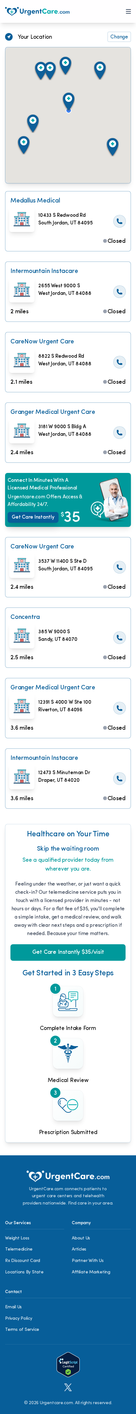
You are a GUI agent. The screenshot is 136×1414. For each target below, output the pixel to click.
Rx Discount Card (22, 1260)
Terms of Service (22, 1329)
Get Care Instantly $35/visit (68, 952)
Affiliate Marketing (91, 1272)
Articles (79, 1249)
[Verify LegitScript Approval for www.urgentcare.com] (68, 1364)
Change (119, 37)
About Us (81, 1238)
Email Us (13, 1307)
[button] (68, 102)
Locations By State (24, 1272)
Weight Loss (17, 1238)
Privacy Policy (18, 1318)
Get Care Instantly (35, 517)
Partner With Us (87, 1260)
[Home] (37, 11)
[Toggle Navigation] (128, 11)
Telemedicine (19, 1249)
